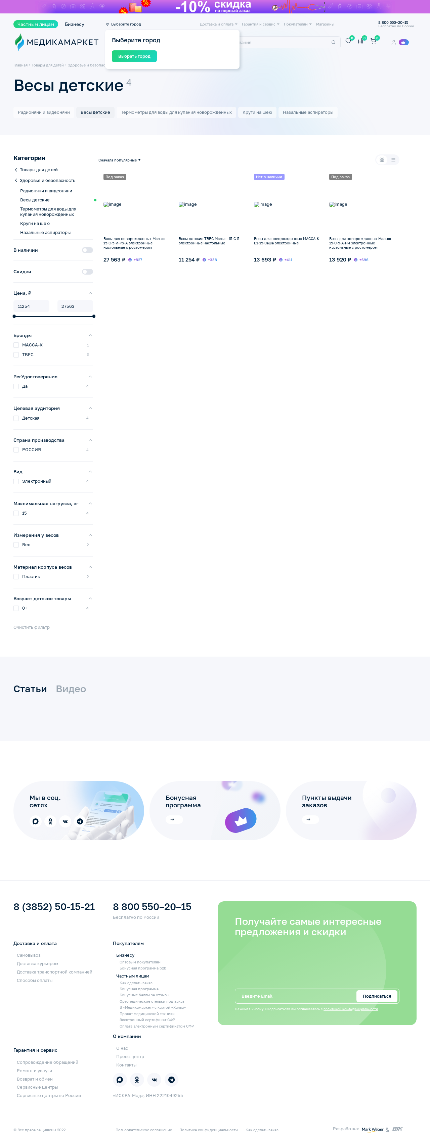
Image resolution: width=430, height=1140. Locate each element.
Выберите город (126, 24)
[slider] (14, 316)
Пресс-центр (130, 1056)
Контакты (126, 1064)
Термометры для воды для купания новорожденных (176, 112)
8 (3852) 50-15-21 (54, 906)
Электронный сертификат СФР (147, 1019)
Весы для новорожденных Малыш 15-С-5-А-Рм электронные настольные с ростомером (360, 243)
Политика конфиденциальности (208, 1130)
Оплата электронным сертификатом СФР (157, 1026)
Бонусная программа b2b (143, 968)
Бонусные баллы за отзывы (144, 995)
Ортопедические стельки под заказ (152, 1001)
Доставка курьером (37, 963)
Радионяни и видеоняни (44, 112)
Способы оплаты (34, 980)
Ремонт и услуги (34, 1070)
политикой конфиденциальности (351, 1009)
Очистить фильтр (31, 627)
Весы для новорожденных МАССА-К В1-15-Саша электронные (286, 240)
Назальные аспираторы (308, 112)
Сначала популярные (117, 160)
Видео (71, 688)
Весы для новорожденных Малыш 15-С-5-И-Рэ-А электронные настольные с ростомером (134, 243)
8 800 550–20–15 (152, 906)
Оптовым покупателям (140, 962)
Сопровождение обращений (47, 1062)
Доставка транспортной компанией (54, 972)
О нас (122, 1048)
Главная (20, 65)
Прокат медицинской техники (147, 1013)
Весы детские (95, 112)
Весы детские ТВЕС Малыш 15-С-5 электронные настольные (209, 240)
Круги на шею (257, 112)
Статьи (30, 688)
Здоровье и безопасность (92, 65)
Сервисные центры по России (49, 1095)
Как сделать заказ (136, 983)
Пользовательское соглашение (144, 1130)
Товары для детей (48, 65)
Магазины (325, 24)
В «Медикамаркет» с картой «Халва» (153, 1007)
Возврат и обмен (35, 1079)
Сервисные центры (37, 1087)
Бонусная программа (139, 989)
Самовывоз (29, 955)
